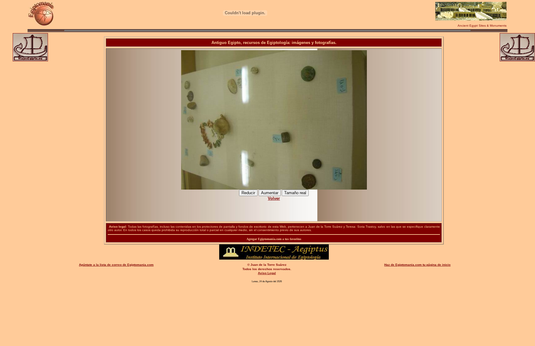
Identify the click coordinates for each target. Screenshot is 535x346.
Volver (274, 198)
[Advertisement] (274, 208)
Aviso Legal (267, 273)
